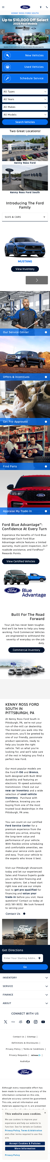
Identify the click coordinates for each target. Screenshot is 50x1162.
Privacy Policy (13, 1049)
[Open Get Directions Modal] (41, 7)
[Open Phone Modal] (47, 7)
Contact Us (18, 1036)
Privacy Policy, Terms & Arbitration (23, 1130)
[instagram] (35, 1022)
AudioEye (25, 1061)
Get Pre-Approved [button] (15, 421)
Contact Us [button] (13, 913)
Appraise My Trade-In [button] (17, 511)
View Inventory (25, 269)
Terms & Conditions (33, 1049)
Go (25, 967)
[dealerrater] (21, 1022)
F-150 (19, 772)
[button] (15, 34)
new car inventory (17, 790)
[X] (5, 1022)
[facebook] (28, 1022)
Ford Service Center (18, 825)
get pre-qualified (25, 889)
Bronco (33, 772)
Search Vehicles (25, 122)
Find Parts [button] (10, 466)
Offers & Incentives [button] (16, 377)
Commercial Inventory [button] (26, 650)
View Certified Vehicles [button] (21, 561)
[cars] (13, 1022)
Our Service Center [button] (16, 332)
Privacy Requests (18, 1055)
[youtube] (43, 1022)
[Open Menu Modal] (3, 7)
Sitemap (31, 1036)
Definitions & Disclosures (25, 1043)
